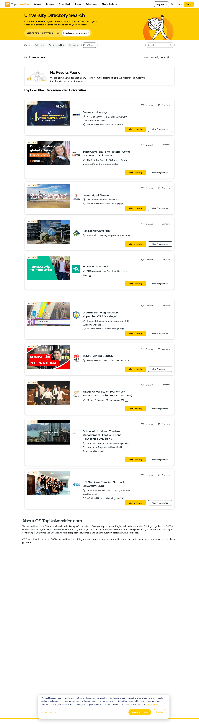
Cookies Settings (48, 712)
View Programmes (160, 129)
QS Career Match (30, 539)
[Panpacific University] (76, 233)
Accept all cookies (140, 712)
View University (135, 129)
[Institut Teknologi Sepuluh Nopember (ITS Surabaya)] (76, 314)
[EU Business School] (76, 268)
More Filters (88, 45)
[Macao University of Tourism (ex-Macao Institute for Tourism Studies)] (76, 393)
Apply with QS (161, 4)
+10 (128, 360)
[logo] (17, 4)
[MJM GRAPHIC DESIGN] (76, 358)
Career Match (64, 4)
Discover (50, 4)
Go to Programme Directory (75, 33)
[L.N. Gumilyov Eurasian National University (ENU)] (76, 484)
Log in (179, 4)
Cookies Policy (151, 704)
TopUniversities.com (32, 526)
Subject (38, 45)
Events (78, 4)
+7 (96, 494)
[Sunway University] (76, 114)
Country (72, 45)
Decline (159, 712)
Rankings (37, 4)
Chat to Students (109, 4)
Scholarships (91, 4)
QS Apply (55, 532)
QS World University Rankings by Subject (66, 529)
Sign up (189, 4)
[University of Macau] (76, 197)
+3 (90, 275)
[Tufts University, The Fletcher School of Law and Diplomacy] (76, 153)
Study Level (55, 45)
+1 (126, 400)
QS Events (41, 532)
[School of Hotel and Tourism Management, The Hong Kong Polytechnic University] (76, 433)
